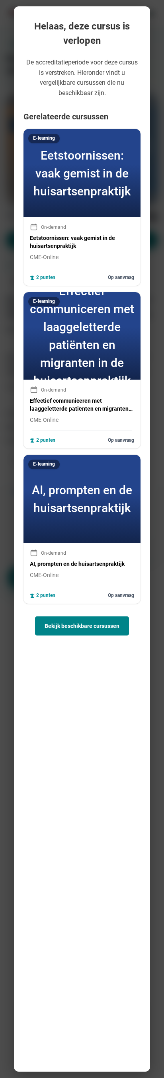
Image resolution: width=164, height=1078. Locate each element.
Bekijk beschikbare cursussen (82, 626)
